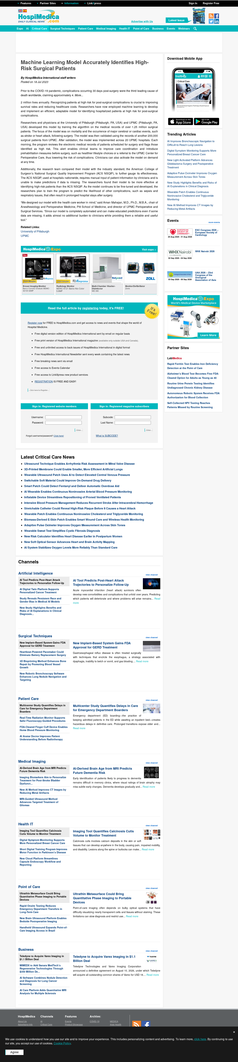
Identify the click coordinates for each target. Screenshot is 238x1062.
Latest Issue (176, 20)
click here (200, 1039)
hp (106, 2)
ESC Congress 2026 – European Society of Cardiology (206, 232)
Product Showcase (74, 1024)
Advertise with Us (142, 21)
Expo (20, 28)
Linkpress (94, 3)
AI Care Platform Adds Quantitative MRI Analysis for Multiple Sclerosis (43, 991)
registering (90, 308)
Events (171, 28)
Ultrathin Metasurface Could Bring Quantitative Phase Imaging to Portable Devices (43, 896)
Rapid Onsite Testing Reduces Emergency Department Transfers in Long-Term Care (41, 909)
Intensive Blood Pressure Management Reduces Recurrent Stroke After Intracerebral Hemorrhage (88, 503)
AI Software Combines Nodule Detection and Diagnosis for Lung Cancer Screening (43, 981)
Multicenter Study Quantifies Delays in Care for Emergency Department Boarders (43, 708)
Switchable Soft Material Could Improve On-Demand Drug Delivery (67, 480)
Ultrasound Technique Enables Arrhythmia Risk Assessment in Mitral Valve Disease (79, 464)
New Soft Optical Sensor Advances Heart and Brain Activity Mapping (69, 542)
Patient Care (85, 28)
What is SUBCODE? (107, 435)
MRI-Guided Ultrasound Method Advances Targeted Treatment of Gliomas (39, 802)
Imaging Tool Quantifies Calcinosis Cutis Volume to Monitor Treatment (41, 832)
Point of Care (141, 28)
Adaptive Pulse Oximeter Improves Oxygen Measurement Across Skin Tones (192, 174)
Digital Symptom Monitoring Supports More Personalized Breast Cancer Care (191, 152)
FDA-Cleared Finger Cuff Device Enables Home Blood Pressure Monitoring (44, 728)
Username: (37, 417)
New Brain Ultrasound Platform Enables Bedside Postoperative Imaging (43, 919)
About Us (22, 1021)
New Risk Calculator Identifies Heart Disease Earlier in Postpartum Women (73, 536)
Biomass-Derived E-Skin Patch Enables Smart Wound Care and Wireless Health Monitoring (84, 519)
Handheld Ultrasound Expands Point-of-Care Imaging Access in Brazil (43, 929)
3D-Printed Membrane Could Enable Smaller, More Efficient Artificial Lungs (73, 469)
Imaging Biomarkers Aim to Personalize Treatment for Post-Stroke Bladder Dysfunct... (43, 780)
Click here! (59, 435)
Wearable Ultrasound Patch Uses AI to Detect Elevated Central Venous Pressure (77, 475)
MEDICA (114, 1021)
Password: (38, 422)
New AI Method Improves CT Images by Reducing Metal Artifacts (190, 206)
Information (71, 3)
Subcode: (108, 417)
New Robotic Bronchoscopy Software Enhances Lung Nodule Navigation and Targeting (43, 676)
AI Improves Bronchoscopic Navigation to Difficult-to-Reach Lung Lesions (190, 143)
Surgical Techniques (62, 28)
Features (26, 3)
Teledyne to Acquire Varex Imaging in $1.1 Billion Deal (42, 957)
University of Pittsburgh (35, 231)
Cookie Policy (62, 1043)
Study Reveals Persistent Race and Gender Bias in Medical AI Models (40, 600)
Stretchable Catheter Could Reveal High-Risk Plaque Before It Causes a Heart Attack (80, 508)
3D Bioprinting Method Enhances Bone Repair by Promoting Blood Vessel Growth (43, 664)
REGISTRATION (44, 381)
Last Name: (107, 422)
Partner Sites (48, 3)
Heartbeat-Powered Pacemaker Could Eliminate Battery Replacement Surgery (43, 653)
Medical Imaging (106, 28)
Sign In (193, 3)
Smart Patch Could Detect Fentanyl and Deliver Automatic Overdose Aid (71, 486)
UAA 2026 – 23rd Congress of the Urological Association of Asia (205, 276)
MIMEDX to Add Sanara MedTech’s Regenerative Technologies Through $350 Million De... (41, 968)
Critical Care (39, 28)
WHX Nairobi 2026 (204, 251)
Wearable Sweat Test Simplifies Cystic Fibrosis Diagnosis (62, 531)
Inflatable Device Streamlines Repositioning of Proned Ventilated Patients (72, 497)
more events (214, 222)
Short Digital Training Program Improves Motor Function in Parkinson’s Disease (43, 850)
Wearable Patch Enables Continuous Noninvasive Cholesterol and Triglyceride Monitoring (190, 195)
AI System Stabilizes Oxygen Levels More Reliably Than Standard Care (70, 547)
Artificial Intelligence (35, 573)
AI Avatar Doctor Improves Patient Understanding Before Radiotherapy (41, 737)
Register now (35, 322)
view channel (152, 574)
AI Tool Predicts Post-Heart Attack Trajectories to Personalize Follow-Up (42, 581)
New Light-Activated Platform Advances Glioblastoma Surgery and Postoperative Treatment (190, 163)
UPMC (25, 236)
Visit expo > (149, 249)
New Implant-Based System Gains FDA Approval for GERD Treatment (43, 644)
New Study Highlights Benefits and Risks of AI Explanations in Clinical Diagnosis (192, 184)
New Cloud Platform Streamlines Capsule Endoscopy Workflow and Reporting (40, 861)
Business (158, 28)
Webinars (184, 28)
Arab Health (115, 1024)
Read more (142, 661)
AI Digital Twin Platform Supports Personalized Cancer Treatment (39, 590)
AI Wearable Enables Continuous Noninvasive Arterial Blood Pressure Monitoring (78, 492)
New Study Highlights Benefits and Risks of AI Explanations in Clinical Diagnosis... (41, 611)
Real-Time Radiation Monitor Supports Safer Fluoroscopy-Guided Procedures (43, 719)
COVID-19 (94, 1021)
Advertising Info (25, 1024)
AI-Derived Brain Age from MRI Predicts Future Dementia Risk (43, 769)
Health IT (124, 28)
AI (27, 28)
